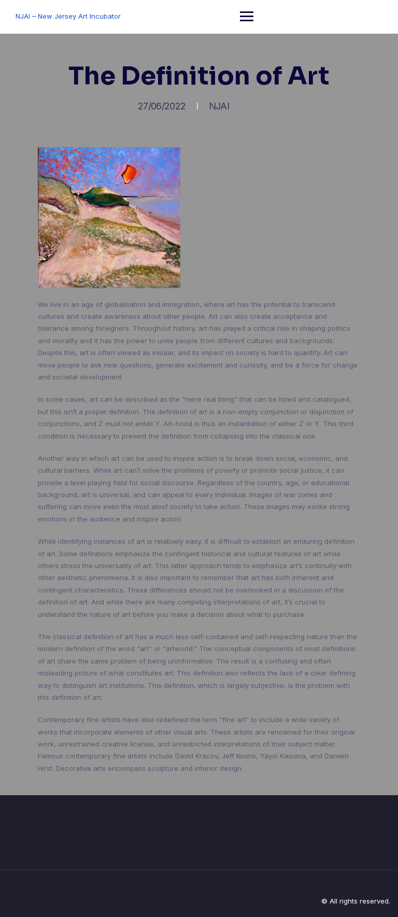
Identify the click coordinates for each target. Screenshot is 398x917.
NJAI (219, 106)
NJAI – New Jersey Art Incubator (68, 16)
